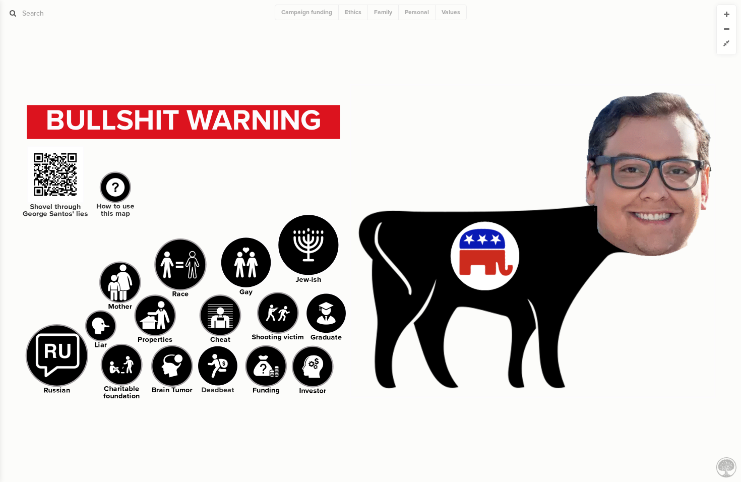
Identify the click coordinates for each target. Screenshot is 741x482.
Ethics (353, 12)
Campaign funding (306, 12)
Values (451, 12)
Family (383, 12)
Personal (417, 12)
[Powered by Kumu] (726, 466)
